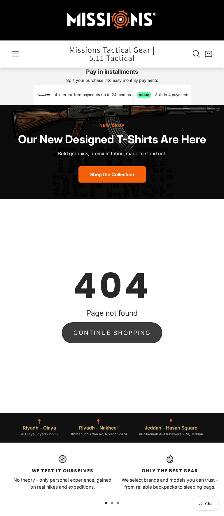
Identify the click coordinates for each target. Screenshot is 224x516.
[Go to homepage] (112, 20)
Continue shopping (112, 332)
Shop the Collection (112, 174)
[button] (15, 54)
